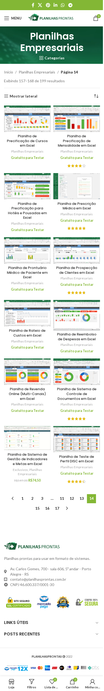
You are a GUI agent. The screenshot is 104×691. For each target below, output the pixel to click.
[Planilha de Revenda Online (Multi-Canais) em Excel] (27, 371)
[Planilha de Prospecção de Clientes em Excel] (76, 250)
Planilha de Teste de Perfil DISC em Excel (76, 459)
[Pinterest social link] (48, 5)
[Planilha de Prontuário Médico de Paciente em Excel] (27, 250)
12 (72, 498)
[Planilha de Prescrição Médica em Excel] (76, 186)
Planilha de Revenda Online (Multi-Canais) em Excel (27, 394)
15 (37, 508)
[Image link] (33, 546)
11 (62, 498)
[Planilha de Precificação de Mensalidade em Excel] (76, 119)
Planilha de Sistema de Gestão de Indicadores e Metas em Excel (27, 459)
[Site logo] (52, 17)
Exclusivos (20, 470)
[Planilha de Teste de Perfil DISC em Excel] (76, 439)
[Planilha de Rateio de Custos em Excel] (27, 313)
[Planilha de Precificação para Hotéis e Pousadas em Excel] (27, 186)
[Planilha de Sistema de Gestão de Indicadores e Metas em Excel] (27, 438)
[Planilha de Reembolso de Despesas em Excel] (76, 315)
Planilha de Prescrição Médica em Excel (77, 206)
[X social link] (40, 5)
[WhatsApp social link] (62, 5)
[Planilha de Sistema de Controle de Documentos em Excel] (76, 371)
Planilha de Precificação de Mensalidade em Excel (77, 141)
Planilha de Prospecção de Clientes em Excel (76, 270)
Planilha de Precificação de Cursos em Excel (27, 141)
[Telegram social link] (70, 5)
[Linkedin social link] (55, 5)
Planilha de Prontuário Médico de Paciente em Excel (27, 272)
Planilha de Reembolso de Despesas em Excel (77, 336)
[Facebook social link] (33, 5)
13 (81, 498)
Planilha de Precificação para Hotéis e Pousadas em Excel (27, 210)
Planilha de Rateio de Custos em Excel (27, 333)
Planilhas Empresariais (37, 72)
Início (8, 72)
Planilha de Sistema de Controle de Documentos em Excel (77, 394)
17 (57, 508)
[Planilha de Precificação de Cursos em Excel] (27, 119)
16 (47, 508)
